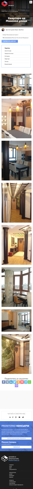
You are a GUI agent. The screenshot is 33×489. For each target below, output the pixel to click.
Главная (4, 10)
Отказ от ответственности (16, 484)
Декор (10, 474)
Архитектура (12, 472)
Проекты (12, 10)
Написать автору (9, 41)
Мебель (11, 477)
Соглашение (12, 481)
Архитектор (21, 10)
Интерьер (11, 475)
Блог (10, 468)
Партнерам (12, 483)
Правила (11, 480)
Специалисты (13, 469)
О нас (10, 466)
